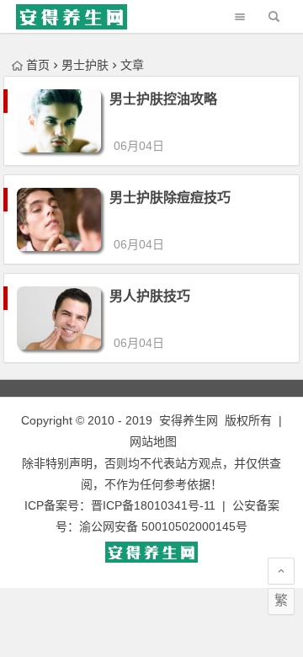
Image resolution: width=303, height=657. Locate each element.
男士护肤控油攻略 (163, 99)
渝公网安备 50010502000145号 (163, 526)
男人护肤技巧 (149, 296)
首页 (38, 65)
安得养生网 (188, 420)
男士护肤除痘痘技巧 (170, 197)
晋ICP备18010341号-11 (153, 505)
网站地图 (153, 441)
